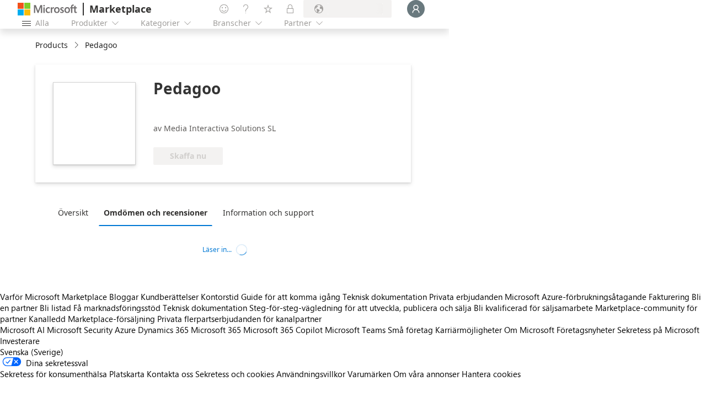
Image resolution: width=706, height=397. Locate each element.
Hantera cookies (491, 373)
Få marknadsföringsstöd (117, 307)
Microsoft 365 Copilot (283, 329)
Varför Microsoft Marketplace (53, 296)
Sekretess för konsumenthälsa (53, 373)
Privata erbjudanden (465, 296)
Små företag (410, 329)
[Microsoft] (47, 9)
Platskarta (127, 373)
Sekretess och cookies (234, 373)
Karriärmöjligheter (468, 329)
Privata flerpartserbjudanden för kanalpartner (239, 318)
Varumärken (369, 373)
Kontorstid (220, 296)
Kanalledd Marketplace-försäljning (92, 318)
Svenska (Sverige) (31, 351)
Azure (125, 329)
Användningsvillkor (310, 373)
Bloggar (123, 296)
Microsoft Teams (355, 329)
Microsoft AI (22, 329)
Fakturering (669, 296)
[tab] (76, 212)
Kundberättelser (170, 296)
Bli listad (55, 307)
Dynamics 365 (163, 329)
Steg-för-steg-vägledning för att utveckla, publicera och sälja (360, 307)
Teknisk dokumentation (385, 296)
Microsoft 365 (216, 329)
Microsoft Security (80, 329)
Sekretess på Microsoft (658, 329)
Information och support (268, 212)
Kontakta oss (170, 373)
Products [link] (51, 45)
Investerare (20, 340)
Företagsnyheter (586, 329)
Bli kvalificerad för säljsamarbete (533, 307)
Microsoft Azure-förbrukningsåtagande (577, 296)
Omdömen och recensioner (155, 212)
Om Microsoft (529, 329)
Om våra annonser (426, 373)
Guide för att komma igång (290, 296)
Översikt (73, 212)
